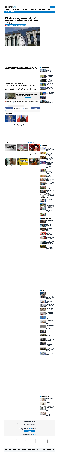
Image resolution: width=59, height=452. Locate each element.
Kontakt (6, 449)
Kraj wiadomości (36, 142)
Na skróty (6, 438)
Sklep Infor (6, 445)
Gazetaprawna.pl (7, 440)
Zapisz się (29, 431)
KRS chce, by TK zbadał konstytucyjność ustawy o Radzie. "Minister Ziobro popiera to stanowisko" (26, 95)
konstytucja (19, 105)
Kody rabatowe (27, 440)
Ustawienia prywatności (47, 449)
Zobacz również (27, 97)
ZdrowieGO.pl (43, 5)
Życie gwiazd (27, 443)
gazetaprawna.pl (49, 5)
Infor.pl (6, 439)
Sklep (53, 5)
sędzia (12, 105)
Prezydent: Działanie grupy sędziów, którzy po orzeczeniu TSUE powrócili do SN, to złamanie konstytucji (22, 124)
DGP (38, 5)
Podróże (17, 445)
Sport (16, 443)
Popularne (30, 142)
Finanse (36, 440)
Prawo (36, 439)
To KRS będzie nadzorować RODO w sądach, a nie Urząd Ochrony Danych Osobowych (10, 124)
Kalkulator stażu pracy (50, 441)
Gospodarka (17, 441)
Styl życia (36, 445)
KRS (15, 105)
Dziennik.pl (17, 438)
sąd (9, 105)
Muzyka (26, 445)
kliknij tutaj (34, 434)
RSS (53, 449)
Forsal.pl (6, 442)
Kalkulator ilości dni (49, 440)
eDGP (5, 441)
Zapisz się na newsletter (22, 25)
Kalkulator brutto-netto (50, 444)
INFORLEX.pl (34, 5)
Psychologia (37, 444)
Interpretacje (6, 444)
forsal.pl (29, 5)
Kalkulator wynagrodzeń (50, 445)
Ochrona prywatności (31, 449)
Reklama (14, 449)
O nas (10, 449)
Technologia (17, 440)
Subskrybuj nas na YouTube (11, 25)
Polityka (12, 11)
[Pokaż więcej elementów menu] (54, 9)
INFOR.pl (25, 5)
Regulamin (24, 449)
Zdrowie (17, 444)
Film (25, 444)
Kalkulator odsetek (49, 443)
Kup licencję (14, 102)
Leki (36, 441)
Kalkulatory (49, 438)
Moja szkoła (26, 442)
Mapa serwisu (39, 449)
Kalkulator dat (49, 439)
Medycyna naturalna (38, 442)
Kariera (19, 449)
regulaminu (30, 428)
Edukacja (26, 441)
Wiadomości (7, 11)
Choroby (36, 443)
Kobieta (26, 439)
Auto (16, 439)
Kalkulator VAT (49, 442)
